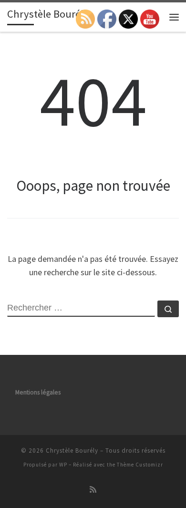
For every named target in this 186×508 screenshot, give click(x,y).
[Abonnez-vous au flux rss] (93, 490)
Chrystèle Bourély (72, 450)
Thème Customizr (140, 464)
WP (63, 464)
